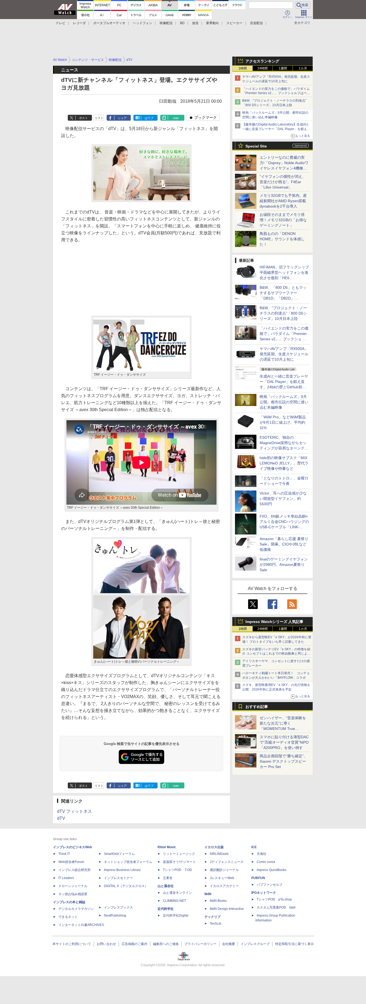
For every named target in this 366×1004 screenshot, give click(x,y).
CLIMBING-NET (174, 901)
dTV (61, 818)
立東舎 (168, 878)
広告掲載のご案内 (134, 944)
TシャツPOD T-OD (177, 870)
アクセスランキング (262, 61)
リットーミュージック (179, 854)
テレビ (60, 23)
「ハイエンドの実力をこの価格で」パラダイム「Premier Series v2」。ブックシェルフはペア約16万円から (276, 93)
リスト (99, 118)
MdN (207, 894)
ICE (254, 847)
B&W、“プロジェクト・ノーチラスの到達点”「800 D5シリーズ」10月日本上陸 (283, 313)
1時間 (242, 68)
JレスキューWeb (222, 878)
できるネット (68, 917)
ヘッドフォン (142, 23)
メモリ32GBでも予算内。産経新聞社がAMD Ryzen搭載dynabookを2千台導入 (283, 200)
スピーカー (234, 23)
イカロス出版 (214, 847)
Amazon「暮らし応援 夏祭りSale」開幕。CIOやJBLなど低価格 (284, 544)
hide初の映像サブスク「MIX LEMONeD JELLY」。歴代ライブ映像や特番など (284, 463)
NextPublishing (115, 915)
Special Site (256, 146)
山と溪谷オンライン (177, 893)
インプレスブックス (118, 907)
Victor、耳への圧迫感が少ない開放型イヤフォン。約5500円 (283, 498)
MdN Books (218, 901)
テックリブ (212, 917)
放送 (195, 23)
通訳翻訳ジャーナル (224, 870)
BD (182, 23)
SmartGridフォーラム (119, 854)
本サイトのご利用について (72, 944)
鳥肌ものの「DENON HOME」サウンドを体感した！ (282, 238)
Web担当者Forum (71, 862)
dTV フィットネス (74, 811)
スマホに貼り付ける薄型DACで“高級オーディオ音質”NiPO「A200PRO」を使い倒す (284, 742)
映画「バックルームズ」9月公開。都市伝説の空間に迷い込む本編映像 (284, 401)
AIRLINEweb (219, 854)
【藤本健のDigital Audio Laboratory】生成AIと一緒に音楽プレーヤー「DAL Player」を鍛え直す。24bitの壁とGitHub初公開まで (276, 129)
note (176, 118)
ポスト (83, 118)
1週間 (283, 68)
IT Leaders (66, 878)
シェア (122, 118)
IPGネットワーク (263, 893)
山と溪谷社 (166, 886)
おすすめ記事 (256, 706)
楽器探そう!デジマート (179, 862)
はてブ (149, 118)
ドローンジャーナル (72, 886)
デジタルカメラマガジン (76, 909)
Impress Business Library (122, 870)
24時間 (262, 68)
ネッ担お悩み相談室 (72, 894)
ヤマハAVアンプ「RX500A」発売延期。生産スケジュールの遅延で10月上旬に (284, 353)
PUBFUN (258, 878)
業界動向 (212, 23)
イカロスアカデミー (224, 886)
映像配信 (166, 23)
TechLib (215, 923)
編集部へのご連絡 (166, 944)
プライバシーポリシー (200, 944)
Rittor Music (167, 847)
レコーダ (79, 23)
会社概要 (228, 944)
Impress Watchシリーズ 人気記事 (274, 621)
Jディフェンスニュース (227, 862)
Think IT (64, 854)
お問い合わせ (106, 944)
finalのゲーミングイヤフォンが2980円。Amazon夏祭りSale (284, 564)
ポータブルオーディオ (109, 23)
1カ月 (303, 68)
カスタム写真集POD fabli (276, 907)
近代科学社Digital (175, 915)
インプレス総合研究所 (74, 870)
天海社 (261, 854)
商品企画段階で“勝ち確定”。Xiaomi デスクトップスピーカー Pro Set (283, 761)
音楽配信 (256, 23)
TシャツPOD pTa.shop (274, 899)
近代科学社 (166, 909)
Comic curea (266, 862)
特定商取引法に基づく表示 (294, 944)
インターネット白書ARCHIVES (81, 925)
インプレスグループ (255, 944)
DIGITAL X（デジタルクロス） (126, 886)
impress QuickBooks (271, 870)
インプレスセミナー (118, 878)
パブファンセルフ (269, 885)
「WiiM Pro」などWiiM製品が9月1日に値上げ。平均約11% (283, 422)
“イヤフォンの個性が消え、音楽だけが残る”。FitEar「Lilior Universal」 (283, 181)
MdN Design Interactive (227, 909)
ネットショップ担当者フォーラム (128, 862)
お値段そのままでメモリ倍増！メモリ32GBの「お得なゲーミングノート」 (283, 219)
